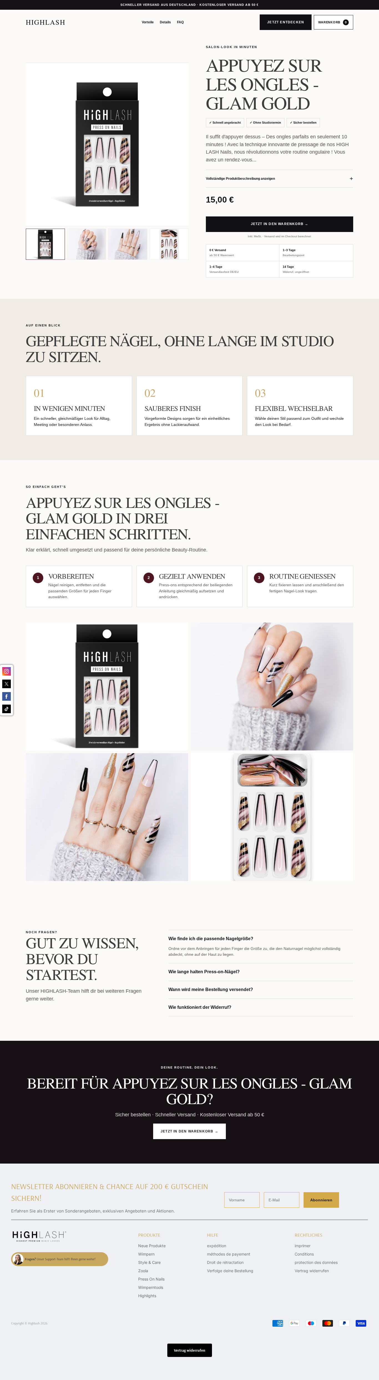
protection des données (316, 1262)
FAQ (180, 22)
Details (165, 22)
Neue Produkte (152, 1245)
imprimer (302, 1245)
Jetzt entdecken (285, 22)
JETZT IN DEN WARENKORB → (280, 224)
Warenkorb (332, 22)
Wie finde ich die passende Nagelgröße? (210, 938)
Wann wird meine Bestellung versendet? (210, 989)
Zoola (143, 1270)
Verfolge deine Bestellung (230, 1270)
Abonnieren (321, 1200)
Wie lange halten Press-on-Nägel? (204, 971)
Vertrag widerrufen (312, 1270)
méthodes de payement (228, 1254)
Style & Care (149, 1262)
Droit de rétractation (225, 1262)
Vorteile (148, 22)
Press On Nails (151, 1279)
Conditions (304, 1254)
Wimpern (146, 1254)
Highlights (147, 1295)
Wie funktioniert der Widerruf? (199, 1007)
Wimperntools (150, 1287)
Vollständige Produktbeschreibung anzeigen (279, 178)
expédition (216, 1245)
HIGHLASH (45, 22)
